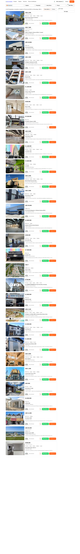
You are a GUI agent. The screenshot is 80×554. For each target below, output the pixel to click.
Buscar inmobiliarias (32, 1)
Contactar (52, 23)
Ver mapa (66, 11)
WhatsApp (45, 23)
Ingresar (72, 1)
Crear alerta (46, 9)
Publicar (66, 1)
